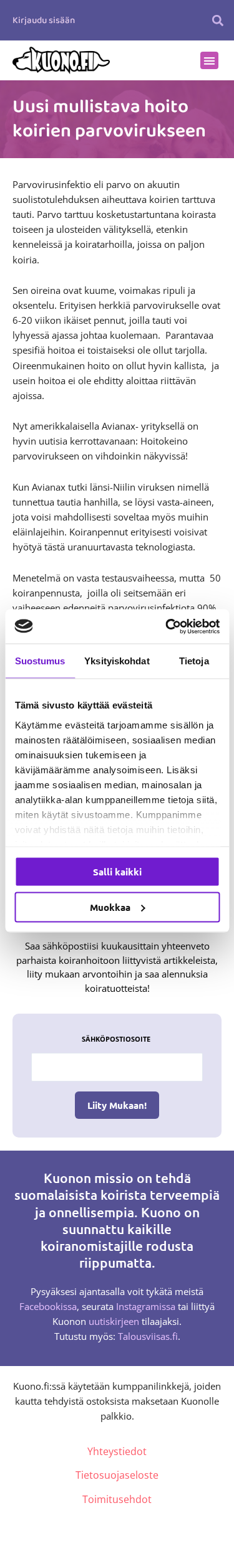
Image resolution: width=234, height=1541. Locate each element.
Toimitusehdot (117, 1499)
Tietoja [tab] (194, 661)
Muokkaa (110, 906)
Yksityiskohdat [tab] (116, 661)
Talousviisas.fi (148, 1336)
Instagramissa (145, 1306)
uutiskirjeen (114, 1321)
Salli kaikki (117, 871)
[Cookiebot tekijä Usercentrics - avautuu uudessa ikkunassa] (167, 626)
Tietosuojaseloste (117, 1475)
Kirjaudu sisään (43, 20)
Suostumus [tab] (40, 661)
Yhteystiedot (117, 1451)
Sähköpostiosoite (116, 1039)
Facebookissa (48, 1306)
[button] (217, 20)
